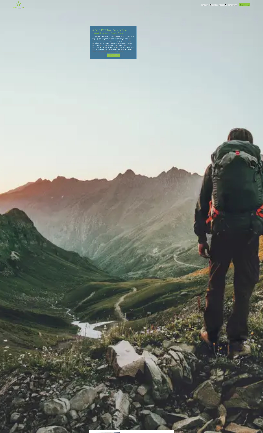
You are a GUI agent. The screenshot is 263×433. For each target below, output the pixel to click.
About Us (223, 5)
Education (214, 5)
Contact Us (232, 5)
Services (204, 5)
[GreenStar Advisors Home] (18, 5)
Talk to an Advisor (114, 55)
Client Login (244, 5)
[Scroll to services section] (131, 428)
